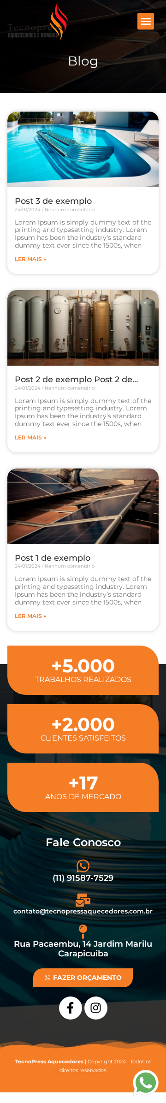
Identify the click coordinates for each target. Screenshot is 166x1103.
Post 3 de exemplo (53, 201)
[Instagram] (95, 1008)
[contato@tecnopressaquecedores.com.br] (83, 900)
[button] (145, 21)
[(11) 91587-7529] (83, 866)
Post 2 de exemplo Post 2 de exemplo (73, 380)
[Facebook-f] (70, 1008)
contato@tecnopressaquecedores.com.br (83, 911)
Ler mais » (30, 258)
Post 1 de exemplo (52, 558)
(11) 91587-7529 (83, 878)
